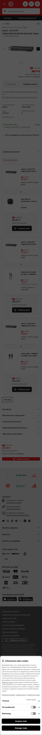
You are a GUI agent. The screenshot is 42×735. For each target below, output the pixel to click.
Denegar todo (21, 728)
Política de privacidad (8, 695)
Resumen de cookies (33, 695)
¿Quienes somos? (21, 695)
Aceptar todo (21, 721)
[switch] (33, 707)
